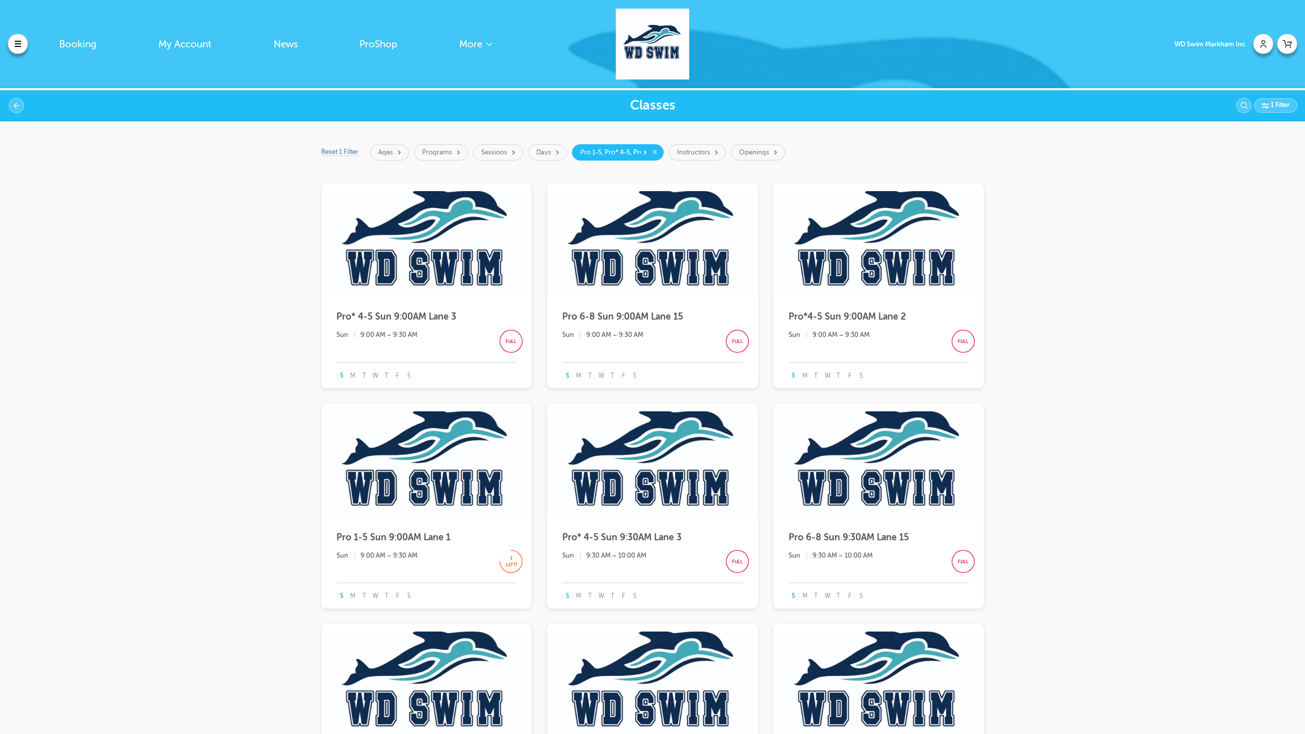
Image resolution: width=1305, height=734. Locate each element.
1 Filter (1279, 105)
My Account (185, 44)
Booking (77, 44)
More (472, 44)
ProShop (378, 44)
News (286, 44)
